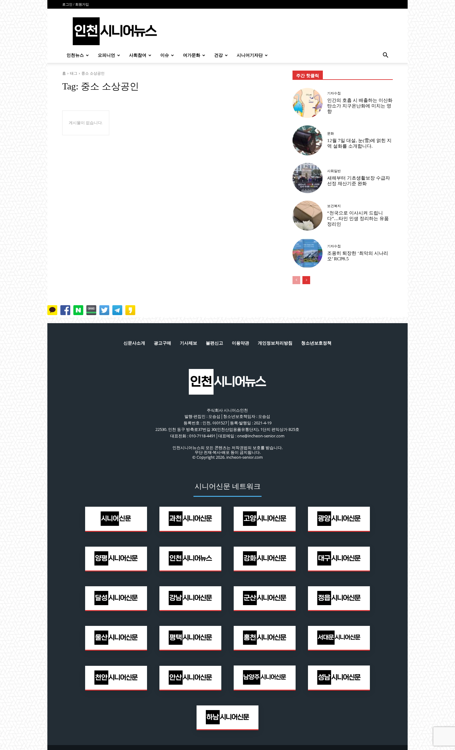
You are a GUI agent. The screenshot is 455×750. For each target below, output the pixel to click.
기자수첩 (334, 93)
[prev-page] (296, 280)
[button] (385, 56)
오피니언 (106, 55)
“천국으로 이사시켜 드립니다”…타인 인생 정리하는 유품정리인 (358, 218)
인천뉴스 (75, 55)
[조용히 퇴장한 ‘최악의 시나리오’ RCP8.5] (307, 253)
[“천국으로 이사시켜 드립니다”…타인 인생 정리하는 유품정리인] (307, 216)
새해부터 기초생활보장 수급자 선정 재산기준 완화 (358, 181)
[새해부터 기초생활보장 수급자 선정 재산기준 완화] (307, 178)
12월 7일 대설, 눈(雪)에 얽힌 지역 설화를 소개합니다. (359, 143)
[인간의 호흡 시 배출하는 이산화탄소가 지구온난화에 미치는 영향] (307, 103)
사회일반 (334, 171)
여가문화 (191, 55)
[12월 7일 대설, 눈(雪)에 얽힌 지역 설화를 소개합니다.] (307, 140)
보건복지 (334, 206)
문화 (330, 133)
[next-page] (306, 280)
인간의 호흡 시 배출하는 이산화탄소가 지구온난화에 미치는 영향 (359, 106)
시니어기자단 (250, 55)
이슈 (164, 55)
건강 (218, 55)
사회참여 (137, 55)
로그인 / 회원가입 (75, 4)
